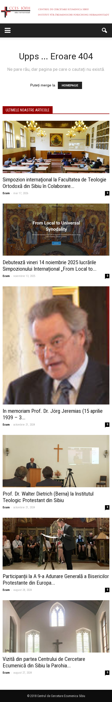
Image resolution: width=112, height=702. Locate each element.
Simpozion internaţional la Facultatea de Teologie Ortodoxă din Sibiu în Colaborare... (54, 182)
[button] (104, 30)
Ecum (6, 193)
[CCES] (56, 12)
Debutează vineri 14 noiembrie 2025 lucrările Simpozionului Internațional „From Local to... (50, 265)
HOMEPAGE (70, 85)
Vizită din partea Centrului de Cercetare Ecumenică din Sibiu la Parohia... (44, 662)
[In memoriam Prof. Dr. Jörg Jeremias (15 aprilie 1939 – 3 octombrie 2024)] (56, 345)
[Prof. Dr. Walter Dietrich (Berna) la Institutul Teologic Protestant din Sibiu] (56, 461)
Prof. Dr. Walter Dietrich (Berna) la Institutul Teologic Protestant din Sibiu (48, 497)
